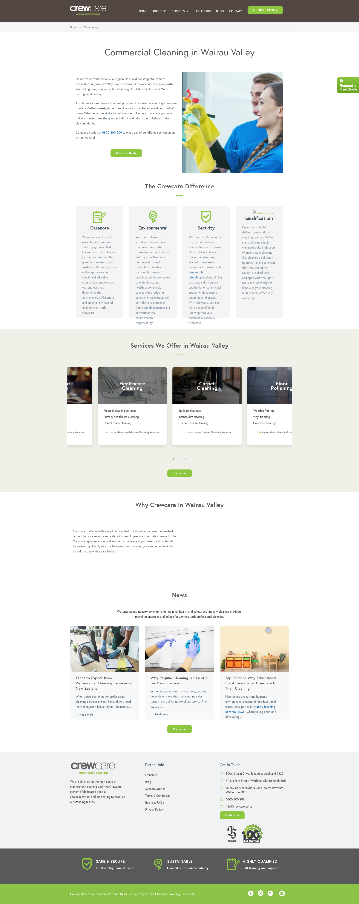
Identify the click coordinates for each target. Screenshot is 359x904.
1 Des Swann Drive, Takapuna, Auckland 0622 (254, 773)
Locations (202, 11)
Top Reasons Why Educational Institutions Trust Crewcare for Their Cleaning (251, 683)
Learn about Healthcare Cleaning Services (107, 432)
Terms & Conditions (157, 795)
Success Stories (155, 789)
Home (143, 11)
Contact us (179, 473)
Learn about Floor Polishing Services (256, 432)
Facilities (187, 894)
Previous (173, 459)
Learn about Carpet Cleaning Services (181, 432)
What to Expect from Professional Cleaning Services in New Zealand (104, 683)
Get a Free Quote (126, 153)
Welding (175, 894)
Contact (236, 11)
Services (179, 11)
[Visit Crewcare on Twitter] (260, 894)
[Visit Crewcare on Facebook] (250, 895)
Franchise (151, 775)
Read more (86, 714)
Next (186, 459)
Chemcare (161, 894)
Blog (220, 11)
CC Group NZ (132, 894)
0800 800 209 (265, 10)
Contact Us (232, 815)
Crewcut (148, 894)
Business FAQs (154, 802)
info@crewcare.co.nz (239, 806)
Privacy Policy (154, 809)
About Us (159, 11)
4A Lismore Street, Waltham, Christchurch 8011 (256, 781)
